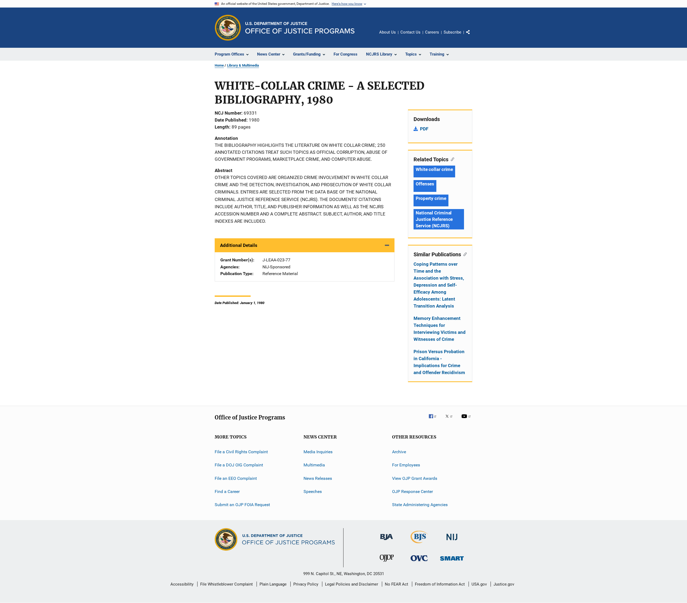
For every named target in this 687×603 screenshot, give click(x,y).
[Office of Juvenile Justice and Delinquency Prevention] (387, 562)
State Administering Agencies (420, 504)
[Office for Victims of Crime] (419, 562)
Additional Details (238, 245)
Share (472, 36)
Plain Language (273, 584)
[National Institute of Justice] (452, 541)
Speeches (313, 491)
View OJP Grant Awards (414, 478)
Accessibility (181, 584)
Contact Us (410, 32)
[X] (451, 420)
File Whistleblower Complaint (226, 584)
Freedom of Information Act (440, 584)
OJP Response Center (412, 491)
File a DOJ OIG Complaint (239, 464)
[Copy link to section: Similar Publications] (464, 254)
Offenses (425, 184)
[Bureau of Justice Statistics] (419, 544)
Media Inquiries (318, 451)
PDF (424, 128)
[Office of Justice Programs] (228, 27)
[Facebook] (435, 420)
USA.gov (479, 584)
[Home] (300, 28)
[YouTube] (467, 420)
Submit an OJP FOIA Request (242, 504)
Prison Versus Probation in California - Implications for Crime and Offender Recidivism (439, 362)
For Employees (406, 464)
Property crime (431, 198)
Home (219, 65)
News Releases (318, 478)
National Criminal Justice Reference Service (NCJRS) (434, 219)
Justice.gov (504, 584)
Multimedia (314, 464)
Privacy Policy (305, 584)
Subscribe (452, 32)
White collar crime (434, 169)
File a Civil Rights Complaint (241, 451)
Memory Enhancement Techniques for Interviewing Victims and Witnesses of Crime (440, 329)
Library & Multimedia (243, 65)
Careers (432, 32)
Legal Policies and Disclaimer (351, 584)
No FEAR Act (396, 584)
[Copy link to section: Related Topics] (451, 159)
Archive (399, 451)
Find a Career (227, 491)
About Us (387, 32)
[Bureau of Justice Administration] (386, 541)
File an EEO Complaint (236, 478)
